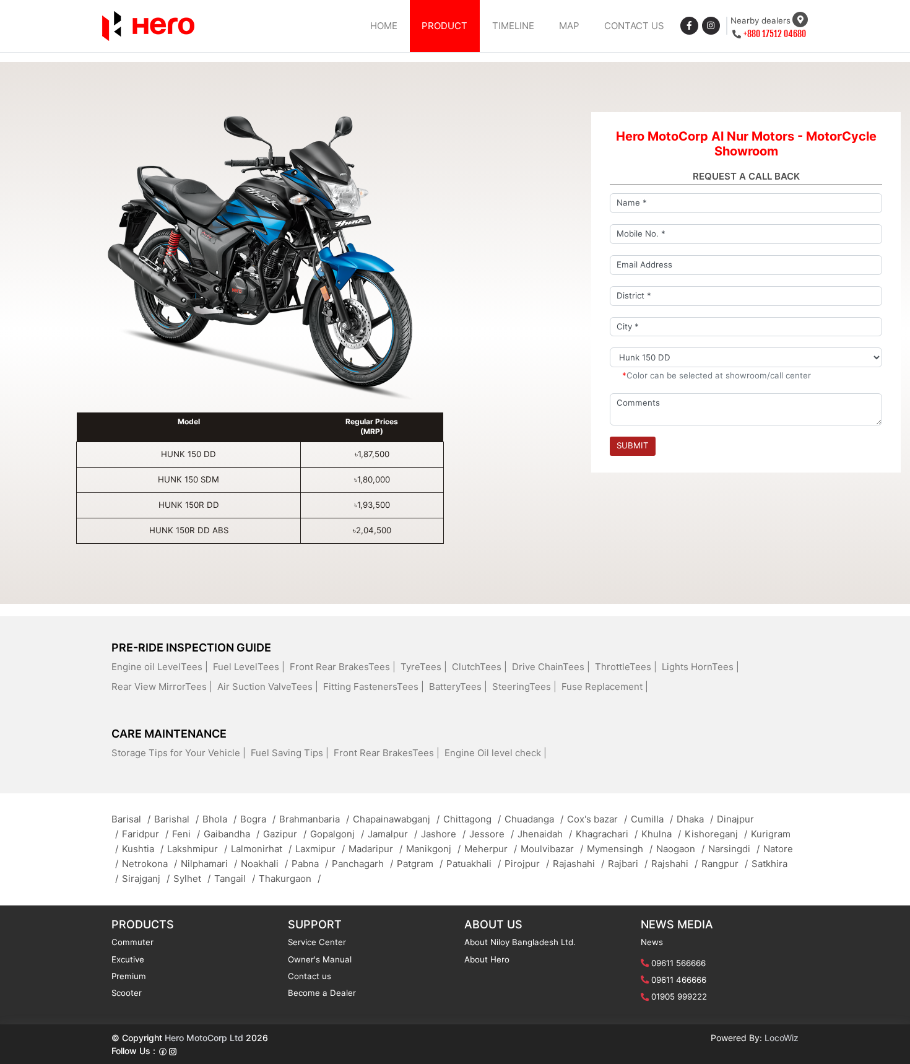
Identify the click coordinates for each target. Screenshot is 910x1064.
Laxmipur (320, 849)
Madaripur (375, 849)
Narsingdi (734, 849)
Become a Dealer (322, 993)
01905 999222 (679, 996)
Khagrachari (607, 834)
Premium (128, 976)
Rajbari (628, 864)
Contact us (309, 976)
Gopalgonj (337, 834)
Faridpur (145, 834)
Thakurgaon (290, 878)
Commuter (132, 942)
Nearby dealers (760, 20)
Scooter (126, 993)
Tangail (234, 878)
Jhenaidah (545, 834)
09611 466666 (678, 980)
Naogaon (680, 849)
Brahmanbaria (314, 819)
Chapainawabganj (396, 819)
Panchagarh (362, 864)
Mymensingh (619, 849)
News (652, 942)
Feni (186, 834)
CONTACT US (634, 26)
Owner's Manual (320, 959)
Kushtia (142, 849)
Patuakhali (473, 864)
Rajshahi (674, 864)
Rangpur (724, 864)
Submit (633, 445)
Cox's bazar (597, 819)
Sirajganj (146, 878)
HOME (383, 26)
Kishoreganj (716, 834)
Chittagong (472, 819)
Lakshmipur (197, 849)
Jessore (491, 834)
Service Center (317, 942)
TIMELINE (513, 26)
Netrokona (149, 864)
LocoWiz (782, 1037)
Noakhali (264, 864)
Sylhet (191, 878)
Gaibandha (231, 834)
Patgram (420, 864)
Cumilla (652, 819)
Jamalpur (392, 834)
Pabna (310, 864)
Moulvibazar (552, 849)
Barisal (130, 819)
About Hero (486, 959)
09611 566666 (678, 963)
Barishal (176, 819)
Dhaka (695, 819)
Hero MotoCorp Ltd (204, 1037)
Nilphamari (209, 864)
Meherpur (490, 849)
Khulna (661, 834)
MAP (569, 26)
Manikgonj (433, 849)
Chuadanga (534, 819)
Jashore (443, 834)
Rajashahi (578, 864)
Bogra (257, 819)
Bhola (219, 819)
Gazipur (284, 834)
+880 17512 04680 (774, 33)
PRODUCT (444, 26)
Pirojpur (527, 864)
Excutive (127, 959)
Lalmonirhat (261, 849)
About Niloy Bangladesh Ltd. (520, 942)
